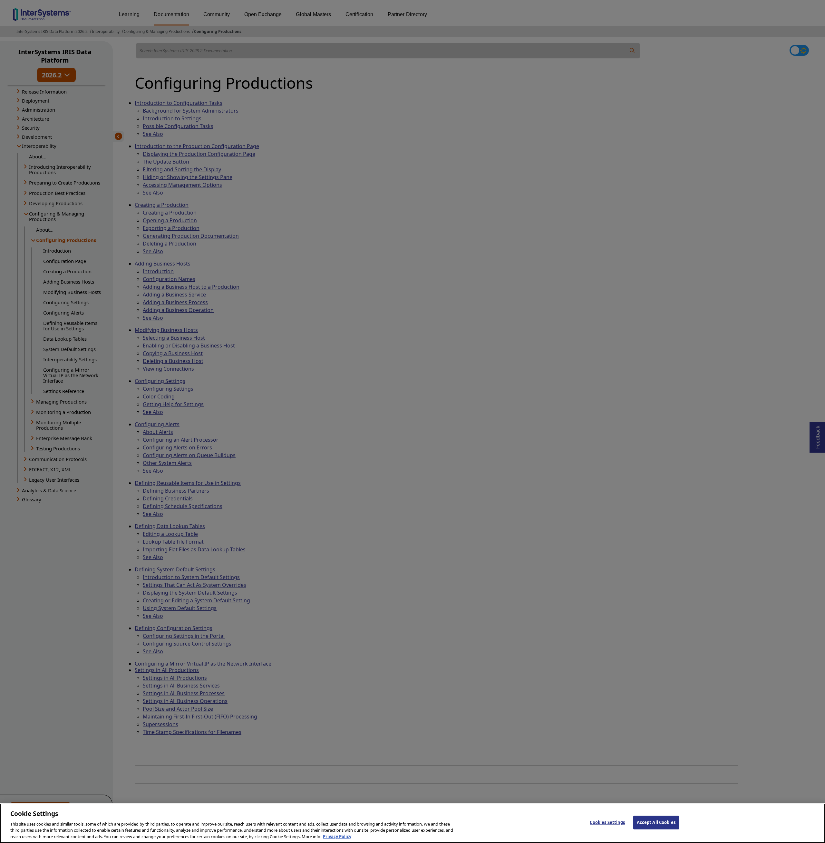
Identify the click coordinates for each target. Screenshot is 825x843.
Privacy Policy (337, 836)
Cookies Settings (607, 822)
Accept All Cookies (656, 822)
